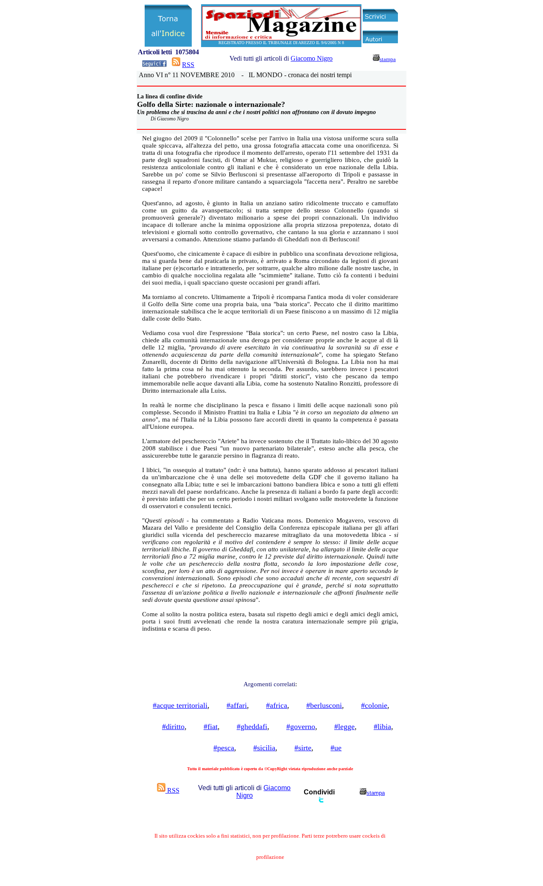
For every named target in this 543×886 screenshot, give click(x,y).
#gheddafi (252, 726)
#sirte (302, 747)
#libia (382, 726)
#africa (276, 705)
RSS (188, 64)
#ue (335, 747)
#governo (300, 726)
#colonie (374, 705)
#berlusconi (324, 705)
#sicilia (264, 747)
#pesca (223, 747)
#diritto (173, 726)
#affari (237, 705)
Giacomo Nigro (312, 58)
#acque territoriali (180, 705)
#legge (344, 726)
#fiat (211, 726)
